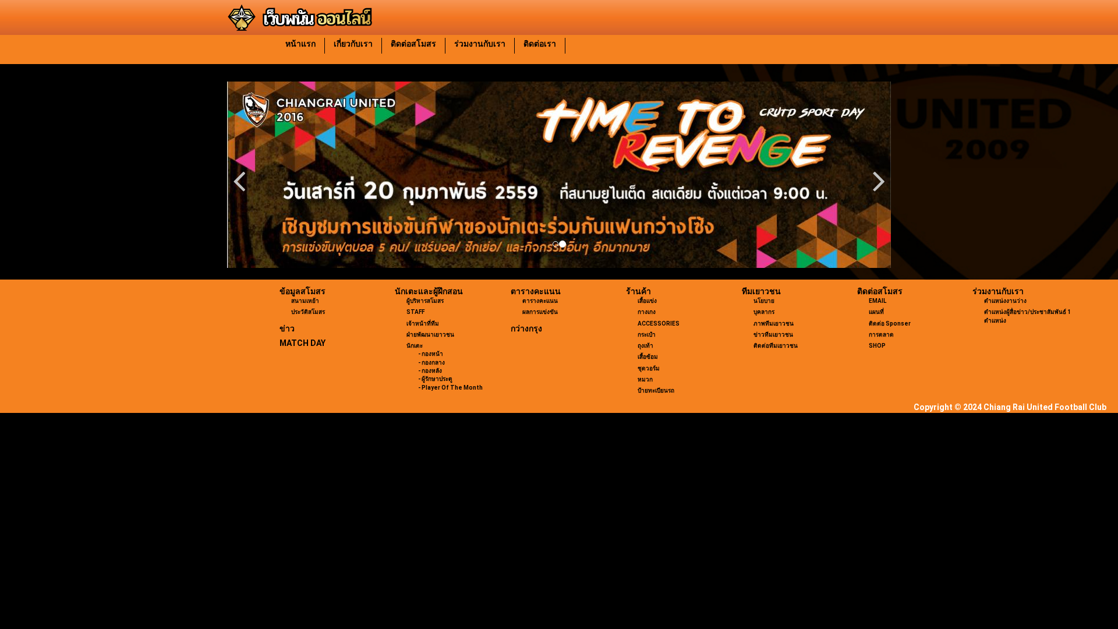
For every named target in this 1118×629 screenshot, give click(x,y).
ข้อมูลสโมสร (303, 291)
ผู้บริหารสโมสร (425, 301)
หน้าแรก (300, 43)
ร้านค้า (638, 291)
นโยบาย (763, 301)
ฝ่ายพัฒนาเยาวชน (430, 334)
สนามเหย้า (305, 301)
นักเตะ (414, 345)
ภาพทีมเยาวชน (773, 323)
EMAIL (877, 301)
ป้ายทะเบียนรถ (656, 390)
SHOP (877, 345)
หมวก (645, 379)
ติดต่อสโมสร (413, 43)
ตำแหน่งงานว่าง (1005, 301)
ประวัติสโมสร (308, 312)
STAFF (415, 312)
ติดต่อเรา (539, 43)
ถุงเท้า (645, 345)
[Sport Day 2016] (559, 175)
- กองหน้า (430, 354)
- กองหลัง (430, 370)
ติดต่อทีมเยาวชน (775, 345)
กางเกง (647, 312)
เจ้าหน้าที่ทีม (422, 323)
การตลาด (881, 334)
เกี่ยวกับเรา (353, 43)
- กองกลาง (431, 362)
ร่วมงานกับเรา (479, 43)
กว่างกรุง (526, 328)
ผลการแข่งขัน (540, 312)
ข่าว (287, 328)
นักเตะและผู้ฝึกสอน (429, 291)
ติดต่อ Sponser (890, 323)
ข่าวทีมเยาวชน (773, 334)
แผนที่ (876, 312)
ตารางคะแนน (536, 291)
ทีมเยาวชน (761, 291)
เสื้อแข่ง (647, 301)
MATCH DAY (303, 343)
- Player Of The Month (450, 387)
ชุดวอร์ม (649, 368)
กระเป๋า (647, 334)
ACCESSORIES (659, 323)
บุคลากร (763, 312)
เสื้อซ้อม (648, 357)
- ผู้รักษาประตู (435, 379)
